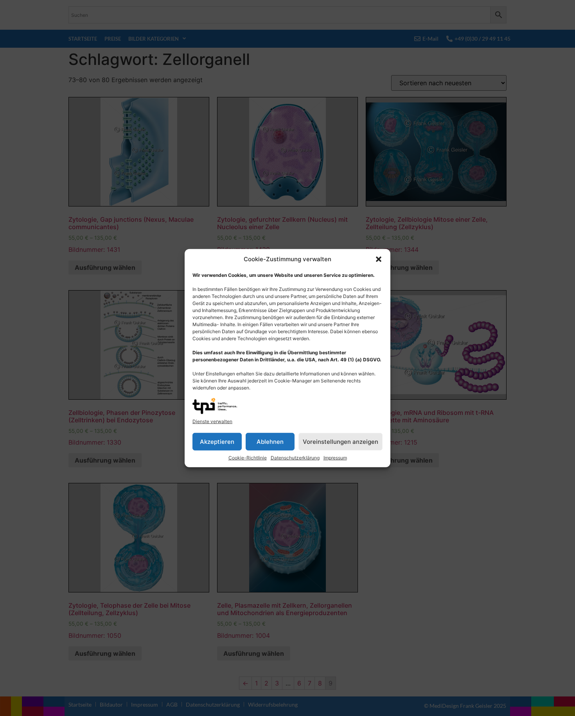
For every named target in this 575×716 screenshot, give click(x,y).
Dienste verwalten (212, 421)
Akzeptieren (217, 441)
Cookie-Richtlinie (247, 458)
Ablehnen (270, 441)
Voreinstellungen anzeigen (340, 441)
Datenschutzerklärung (295, 458)
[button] (379, 259)
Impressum (335, 458)
